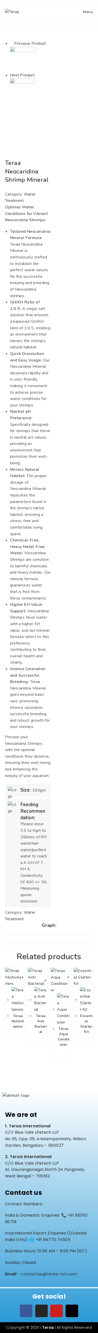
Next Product (22, 75)
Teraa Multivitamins (18, 1021)
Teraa (48, 1327)
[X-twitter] (72, 1311)
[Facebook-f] (26, 1311)
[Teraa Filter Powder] (22, 91)
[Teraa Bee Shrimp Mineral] (22, 59)
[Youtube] (56, 1311)
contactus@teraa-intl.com (49, 1274)
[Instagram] (41, 1311)
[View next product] (37, 75)
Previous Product (30, 43)
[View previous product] (11, 43)
